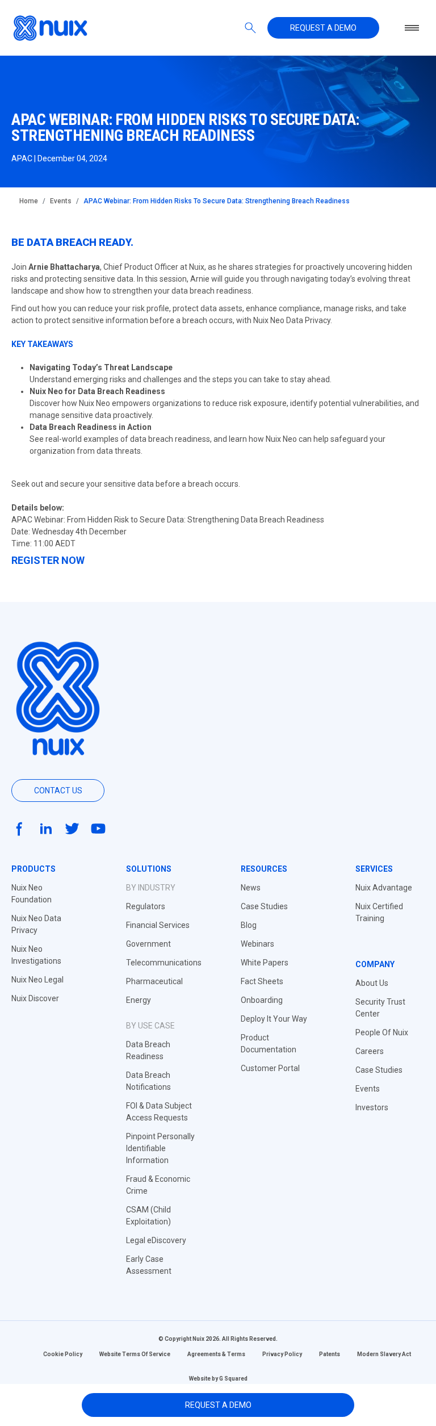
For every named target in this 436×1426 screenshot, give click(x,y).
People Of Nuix (381, 1032)
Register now (48, 560)
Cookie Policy (62, 1354)
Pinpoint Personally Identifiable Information (160, 1148)
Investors (371, 1107)
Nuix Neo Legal (37, 979)
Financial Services (158, 925)
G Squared (233, 1378)
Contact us (58, 790)
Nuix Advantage (383, 887)
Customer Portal (270, 1068)
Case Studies (264, 906)
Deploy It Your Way (274, 1018)
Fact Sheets (262, 981)
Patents (329, 1354)
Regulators (145, 906)
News (251, 887)
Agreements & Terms (216, 1354)
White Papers (264, 962)
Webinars (257, 943)
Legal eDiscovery (156, 1240)
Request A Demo (218, 1405)
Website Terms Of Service (134, 1354)
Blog (249, 925)
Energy (138, 1000)
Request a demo (323, 27)
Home (28, 201)
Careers (369, 1051)
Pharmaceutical (154, 981)
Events (61, 201)
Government (148, 943)
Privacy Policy (282, 1354)
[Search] (250, 28)
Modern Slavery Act (384, 1354)
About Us (371, 983)
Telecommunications (164, 962)
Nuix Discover (35, 998)
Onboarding (262, 1000)
